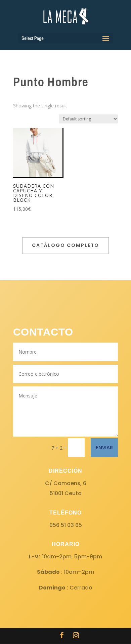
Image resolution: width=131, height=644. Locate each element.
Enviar (104, 447)
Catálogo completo (65, 245)
